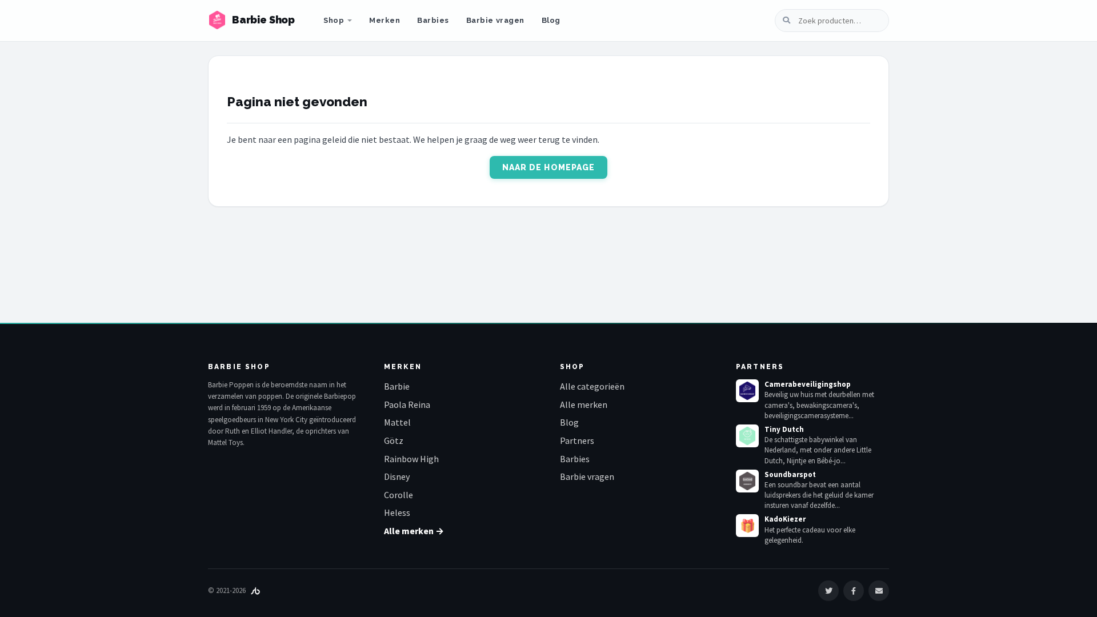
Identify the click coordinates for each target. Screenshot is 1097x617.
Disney (397, 476)
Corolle (398, 494)
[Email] (878, 590)
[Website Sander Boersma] (255, 590)
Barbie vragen (495, 20)
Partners (577, 440)
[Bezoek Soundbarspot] (747, 481)
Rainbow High (411, 458)
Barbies (433, 20)
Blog (551, 20)
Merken (384, 20)
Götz (393, 440)
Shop (333, 20)
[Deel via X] (828, 590)
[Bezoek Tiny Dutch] (747, 435)
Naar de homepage (548, 167)
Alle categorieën (592, 386)
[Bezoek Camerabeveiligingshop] (747, 390)
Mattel (397, 422)
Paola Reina (407, 404)
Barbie (397, 386)
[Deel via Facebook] (853, 590)
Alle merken (583, 404)
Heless (397, 512)
